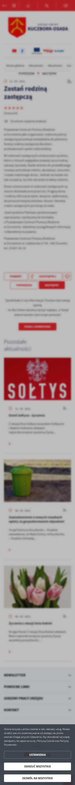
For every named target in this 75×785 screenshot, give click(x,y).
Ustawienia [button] (37, 755)
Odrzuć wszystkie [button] (37, 766)
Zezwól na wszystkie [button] (37, 778)
